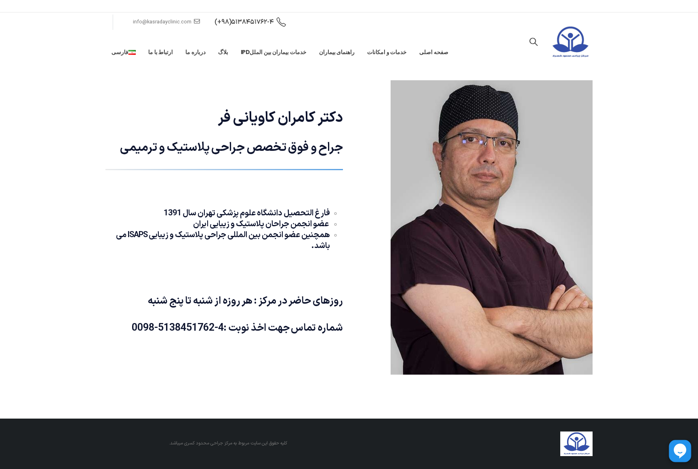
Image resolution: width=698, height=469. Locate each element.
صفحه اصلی (433, 52)
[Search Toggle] (534, 42)
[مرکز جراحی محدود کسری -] (570, 42)
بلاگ (223, 52)
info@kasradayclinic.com (162, 22)
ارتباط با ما (160, 52)
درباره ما (195, 52)
